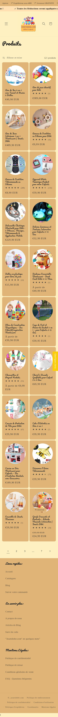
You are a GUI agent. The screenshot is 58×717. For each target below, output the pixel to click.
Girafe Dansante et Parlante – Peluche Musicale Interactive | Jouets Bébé (43, 520)
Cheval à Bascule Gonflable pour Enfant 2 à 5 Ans (43, 377)
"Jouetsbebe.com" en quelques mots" (22, 639)
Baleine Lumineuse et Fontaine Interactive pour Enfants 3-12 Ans (42, 231)
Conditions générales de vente (19, 672)
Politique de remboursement (38, 698)
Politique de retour (14, 665)
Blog (7, 585)
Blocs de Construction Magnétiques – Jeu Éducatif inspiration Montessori (15, 329)
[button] (6, 23)
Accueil (9, 572)
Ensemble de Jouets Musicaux (14, 517)
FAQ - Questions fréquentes (18, 679)
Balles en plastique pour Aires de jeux (14, 275)
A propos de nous (13, 618)
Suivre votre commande (16, 592)
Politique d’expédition (14, 707)
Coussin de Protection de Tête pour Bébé (14, 424)
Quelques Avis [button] (55, 361)
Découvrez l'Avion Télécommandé (40, 469)
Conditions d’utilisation (44, 702)
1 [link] (8, 551)
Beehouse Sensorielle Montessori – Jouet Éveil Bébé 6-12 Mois (42, 276)
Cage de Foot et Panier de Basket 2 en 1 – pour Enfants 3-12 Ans (42, 329)
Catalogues (10, 578)
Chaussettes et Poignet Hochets (12, 376)
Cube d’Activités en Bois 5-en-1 (41, 424)
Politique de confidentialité (18, 658)
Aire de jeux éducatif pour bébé (42, 88)
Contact (9, 611)
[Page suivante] (50, 551)
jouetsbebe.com (17, 698)
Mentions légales (49, 707)
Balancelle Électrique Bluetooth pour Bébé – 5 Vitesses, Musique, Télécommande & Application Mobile (15, 230)
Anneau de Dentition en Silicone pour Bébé (42, 134)
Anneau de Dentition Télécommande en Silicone (14, 182)
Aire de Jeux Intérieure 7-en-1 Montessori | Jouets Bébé (14, 137)
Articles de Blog (13, 625)
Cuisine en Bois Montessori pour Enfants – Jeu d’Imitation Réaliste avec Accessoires (14, 473)
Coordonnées (33, 707)
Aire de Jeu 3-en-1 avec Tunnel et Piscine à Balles (15, 93)
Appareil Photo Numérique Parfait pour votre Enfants (41, 182)
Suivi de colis (11, 632)
